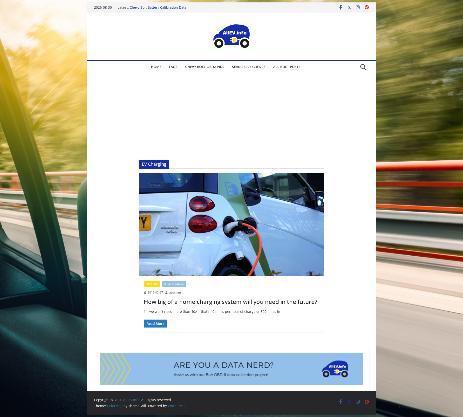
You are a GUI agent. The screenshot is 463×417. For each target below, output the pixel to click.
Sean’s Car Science (249, 66)
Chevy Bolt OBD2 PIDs (204, 66)
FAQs (173, 66)
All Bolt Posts (286, 66)
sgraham (175, 292)
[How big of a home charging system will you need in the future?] (231, 224)
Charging (152, 284)
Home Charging (174, 284)
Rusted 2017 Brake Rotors (150, 7)
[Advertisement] (231, 109)
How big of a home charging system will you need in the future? (230, 302)
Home (156, 66)
